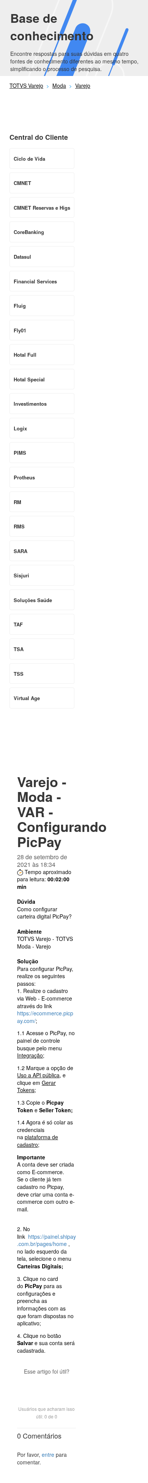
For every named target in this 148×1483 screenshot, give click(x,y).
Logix (20, 428)
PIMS (20, 452)
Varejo (82, 85)
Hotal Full (25, 354)
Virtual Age (27, 698)
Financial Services (35, 281)
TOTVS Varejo (26, 85)
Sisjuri (21, 575)
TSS (19, 673)
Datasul (22, 256)
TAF (18, 624)
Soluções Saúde (33, 600)
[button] (47, 1384)
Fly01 (20, 330)
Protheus (24, 477)
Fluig (20, 305)
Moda (59, 85)
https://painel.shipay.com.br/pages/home (46, 1240)
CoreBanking (29, 232)
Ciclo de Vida (29, 158)
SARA (20, 551)
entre (48, 1454)
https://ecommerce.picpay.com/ (45, 1017)
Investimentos (30, 403)
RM (17, 502)
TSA (19, 649)
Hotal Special (29, 379)
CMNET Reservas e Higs (42, 207)
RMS (19, 526)
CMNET (22, 183)
